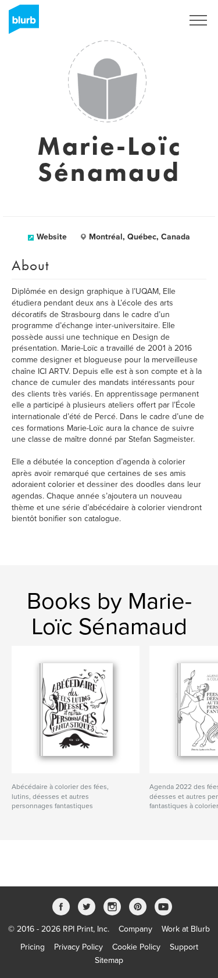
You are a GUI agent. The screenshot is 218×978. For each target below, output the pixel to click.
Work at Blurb (186, 929)
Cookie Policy (136, 947)
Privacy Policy (78, 947)
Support (184, 947)
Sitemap (109, 960)
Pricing (32, 947)
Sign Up (153, 20)
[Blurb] (20, 23)
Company (135, 929)
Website (52, 237)
